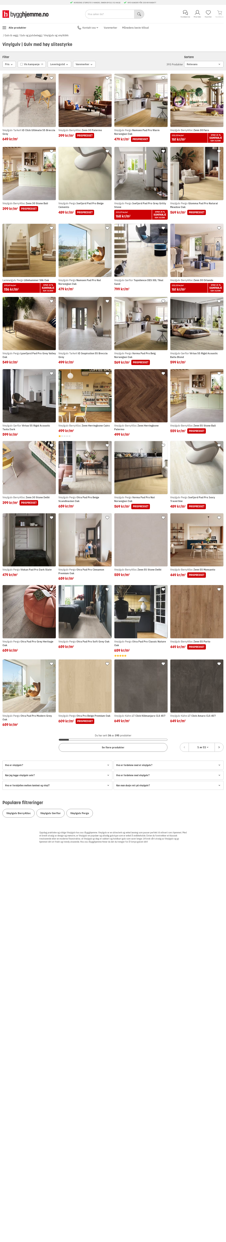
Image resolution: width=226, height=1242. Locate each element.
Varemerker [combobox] (82, 64)
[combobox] (202, 747)
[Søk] (139, 14)
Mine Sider (197, 17)
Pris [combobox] (7, 64)
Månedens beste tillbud (135, 27)
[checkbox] (32, 64)
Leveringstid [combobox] (57, 64)
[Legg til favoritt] (51, 78)
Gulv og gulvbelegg (31, 35)
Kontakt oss (89, 27)
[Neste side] (219, 747)
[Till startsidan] (25, 14)
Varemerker (110, 27)
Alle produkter (17, 27)
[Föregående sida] (184, 747)
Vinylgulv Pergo (79, 813)
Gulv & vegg (11, 35)
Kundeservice (185, 17)
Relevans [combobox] (192, 64)
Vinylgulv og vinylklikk (56, 35)
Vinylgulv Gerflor (50, 813)
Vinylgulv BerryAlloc (18, 813)
